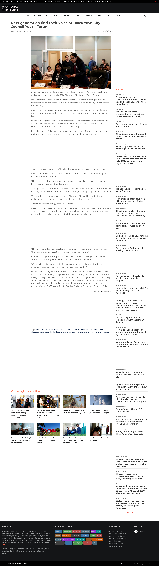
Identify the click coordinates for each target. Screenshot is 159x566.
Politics (57, 16)
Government (67, 532)
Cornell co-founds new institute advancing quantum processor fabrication (132, 238)
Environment (98, 329)
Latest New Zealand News (117, 539)
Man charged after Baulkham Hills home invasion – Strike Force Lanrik (131, 201)
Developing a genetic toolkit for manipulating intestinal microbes (132, 290)
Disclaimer (152, 564)
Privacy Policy (143, 564)
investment (87, 543)
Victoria (57, 535)
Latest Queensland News (116, 536)
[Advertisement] (118, 8)
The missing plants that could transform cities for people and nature (131, 136)
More (3, 545)
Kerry (42, 332)
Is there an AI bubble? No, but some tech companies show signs (131, 225)
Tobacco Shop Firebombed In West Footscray (131, 190)
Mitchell (65, 332)
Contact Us (122, 564)
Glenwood (35, 332)
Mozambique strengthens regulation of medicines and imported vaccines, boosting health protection (67, 1)
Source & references (102, 291)
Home (27, 16)
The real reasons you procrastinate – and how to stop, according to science (129, 476)
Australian (49, 329)
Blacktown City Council (71, 329)
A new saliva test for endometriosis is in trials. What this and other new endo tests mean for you (131, 100)
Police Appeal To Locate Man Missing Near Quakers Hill (130, 249)
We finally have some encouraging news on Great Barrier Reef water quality (130, 114)
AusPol (99, 535)
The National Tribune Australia (17, 563)
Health (101, 16)
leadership (49, 332)
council (93, 535)
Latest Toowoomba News (117, 534)
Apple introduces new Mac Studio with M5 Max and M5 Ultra (130, 374)
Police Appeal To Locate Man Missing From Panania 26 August (130, 278)
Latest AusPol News (115, 546)
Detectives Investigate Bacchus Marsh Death (132, 125)
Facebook (142, 532)
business (68, 543)
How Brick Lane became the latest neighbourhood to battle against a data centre (131, 332)
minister (58, 539)
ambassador (40, 329)
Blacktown (58, 329)
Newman (80, 332)
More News (132, 513)
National (37, 16)
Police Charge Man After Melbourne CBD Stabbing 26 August (130, 319)
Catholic (83, 329)
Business (67, 16)
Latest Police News (114, 541)
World (117, 16)
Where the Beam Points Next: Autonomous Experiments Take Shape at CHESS (132, 344)
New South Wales (68, 539)
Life (109, 16)
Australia (58, 532)
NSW (98, 532)
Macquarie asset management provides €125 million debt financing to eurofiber (131, 421)
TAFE (93, 332)
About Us (113, 564)
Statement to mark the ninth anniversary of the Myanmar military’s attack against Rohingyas (130, 504)
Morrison (72, 332)
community (85, 532)
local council (57, 332)
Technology (89, 16)
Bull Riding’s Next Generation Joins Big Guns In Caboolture (130, 147)
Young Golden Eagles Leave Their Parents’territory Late (130, 432)
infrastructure (97, 539)
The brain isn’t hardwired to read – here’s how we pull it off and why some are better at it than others (131, 463)
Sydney (87, 332)
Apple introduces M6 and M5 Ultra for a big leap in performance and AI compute (131, 399)
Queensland (76, 535)
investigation (77, 543)
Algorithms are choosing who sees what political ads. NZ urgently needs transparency (130, 213)
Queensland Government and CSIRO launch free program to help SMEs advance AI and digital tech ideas (131, 160)
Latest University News (116, 543)
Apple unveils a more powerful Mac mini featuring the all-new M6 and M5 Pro (131, 386)
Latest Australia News (115, 531)
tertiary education (102, 332)
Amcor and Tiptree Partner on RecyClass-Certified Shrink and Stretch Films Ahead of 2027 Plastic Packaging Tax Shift (131, 490)
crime (95, 543)
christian (89, 329)
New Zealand (59, 543)
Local (47, 16)
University (85, 535)
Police (93, 532)
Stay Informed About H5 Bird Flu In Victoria (130, 410)
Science (78, 16)
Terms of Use (132, 564)
